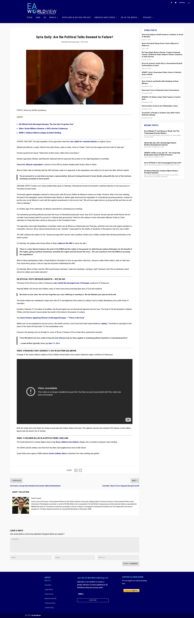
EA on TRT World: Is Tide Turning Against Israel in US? (162, 163)
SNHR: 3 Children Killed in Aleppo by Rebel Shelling (40, 132)
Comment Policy (50, 603)
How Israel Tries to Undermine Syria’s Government (160, 90)
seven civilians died (57, 453)
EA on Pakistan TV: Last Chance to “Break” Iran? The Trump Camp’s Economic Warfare (161, 132)
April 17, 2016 (54, 343)
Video (147, 137)
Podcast (147, 18)
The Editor (48, 585)
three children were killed (67, 442)
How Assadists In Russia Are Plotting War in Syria (160, 106)
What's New (160, 177)
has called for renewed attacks (84, 141)
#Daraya (62, 338)
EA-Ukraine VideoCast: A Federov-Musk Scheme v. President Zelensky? (161, 172)
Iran (38, 18)
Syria (29, 18)
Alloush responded (34, 164)
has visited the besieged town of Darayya (71, 283)
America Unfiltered (105, 18)
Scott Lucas (72, 42)
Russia (158, 147)
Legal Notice (49, 590)
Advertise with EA (50, 599)
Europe (154, 147)
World (53, 18)
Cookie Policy (49, 608)
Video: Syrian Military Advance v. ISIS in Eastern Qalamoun (43, 128)
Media (174, 135)
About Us (48, 581)
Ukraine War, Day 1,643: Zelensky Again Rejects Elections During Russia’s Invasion (160, 144)
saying (104, 323)
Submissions (49, 594)
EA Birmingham (156, 135)
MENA (178, 135)
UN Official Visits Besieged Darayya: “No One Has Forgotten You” (46, 124)
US (45, 18)
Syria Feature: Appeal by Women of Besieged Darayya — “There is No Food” (52, 318)
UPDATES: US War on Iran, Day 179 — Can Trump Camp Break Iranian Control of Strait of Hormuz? (162, 154)
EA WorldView (36, 615)
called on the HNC (65, 243)
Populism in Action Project (76, 18)
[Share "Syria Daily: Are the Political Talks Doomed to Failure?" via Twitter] (80, 470)
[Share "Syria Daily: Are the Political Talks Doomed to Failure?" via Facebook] (76, 470)
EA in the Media (129, 18)
